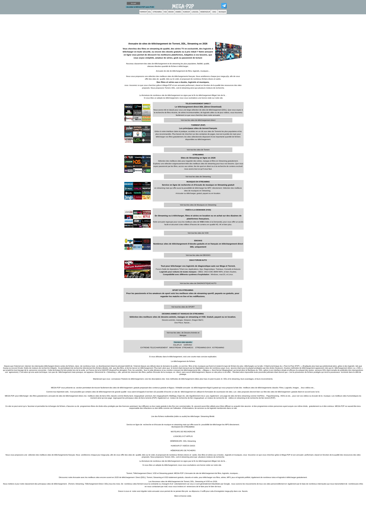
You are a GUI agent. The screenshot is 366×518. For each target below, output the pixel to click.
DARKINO (188, 345)
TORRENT (143, 12)
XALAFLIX (177, 345)
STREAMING (157, 12)
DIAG (214, 12)
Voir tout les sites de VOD (198, 233)
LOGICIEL (195, 12)
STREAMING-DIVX (203, 348)
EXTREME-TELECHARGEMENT (154, 348)
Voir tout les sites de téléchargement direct (198, 120)
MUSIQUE (222, 12)
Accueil (133, 3)
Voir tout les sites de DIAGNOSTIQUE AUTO (198, 283)
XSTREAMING (218, 348)
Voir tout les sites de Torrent (198, 150)
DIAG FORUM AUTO (198, 260)
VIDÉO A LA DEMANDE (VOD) (198, 210)
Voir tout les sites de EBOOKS (198, 255)
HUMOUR (186, 12)
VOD (165, 12)
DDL (149, 12)
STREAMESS (187, 348)
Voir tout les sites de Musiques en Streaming (198, 205)
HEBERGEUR (205, 12)
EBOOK (171, 12)
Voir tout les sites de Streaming (198, 177)
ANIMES (178, 12)
